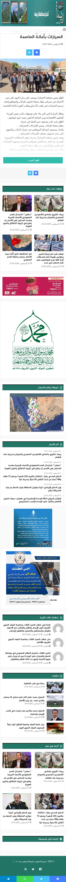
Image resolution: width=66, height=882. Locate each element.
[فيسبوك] (36, 173)
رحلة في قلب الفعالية (34, 683)
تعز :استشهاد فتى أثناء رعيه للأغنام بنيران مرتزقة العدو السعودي (18, 257)
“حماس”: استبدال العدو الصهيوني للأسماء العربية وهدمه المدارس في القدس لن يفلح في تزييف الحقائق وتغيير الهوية (17, 220)
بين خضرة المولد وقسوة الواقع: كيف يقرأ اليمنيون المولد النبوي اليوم (25, 726)
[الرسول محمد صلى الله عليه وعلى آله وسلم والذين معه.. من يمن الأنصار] (55, 701)
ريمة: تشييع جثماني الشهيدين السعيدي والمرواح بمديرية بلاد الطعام (49, 217)
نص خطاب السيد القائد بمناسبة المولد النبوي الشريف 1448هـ (29, 641)
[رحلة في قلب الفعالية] (55, 687)
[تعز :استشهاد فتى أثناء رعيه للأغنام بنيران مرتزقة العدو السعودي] (17, 243)
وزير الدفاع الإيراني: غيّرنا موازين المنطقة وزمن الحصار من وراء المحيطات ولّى (17, 816)
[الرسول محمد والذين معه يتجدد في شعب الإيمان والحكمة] (55, 715)
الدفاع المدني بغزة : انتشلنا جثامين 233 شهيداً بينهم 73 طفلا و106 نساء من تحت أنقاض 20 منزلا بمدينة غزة (50, 817)
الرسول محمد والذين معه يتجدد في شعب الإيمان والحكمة (25, 712)
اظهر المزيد (33, 160)
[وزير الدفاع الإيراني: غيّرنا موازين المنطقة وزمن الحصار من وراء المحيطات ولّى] (16, 801)
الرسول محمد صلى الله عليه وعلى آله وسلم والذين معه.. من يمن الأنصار (24, 698)
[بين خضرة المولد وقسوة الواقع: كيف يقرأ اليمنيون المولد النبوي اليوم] (55, 728)
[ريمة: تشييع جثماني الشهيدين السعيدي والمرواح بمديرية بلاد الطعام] (49, 203)
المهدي (45, 634)
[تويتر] (30, 173)
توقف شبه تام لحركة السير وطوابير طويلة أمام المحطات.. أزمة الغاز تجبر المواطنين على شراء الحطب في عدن (50, 258)
